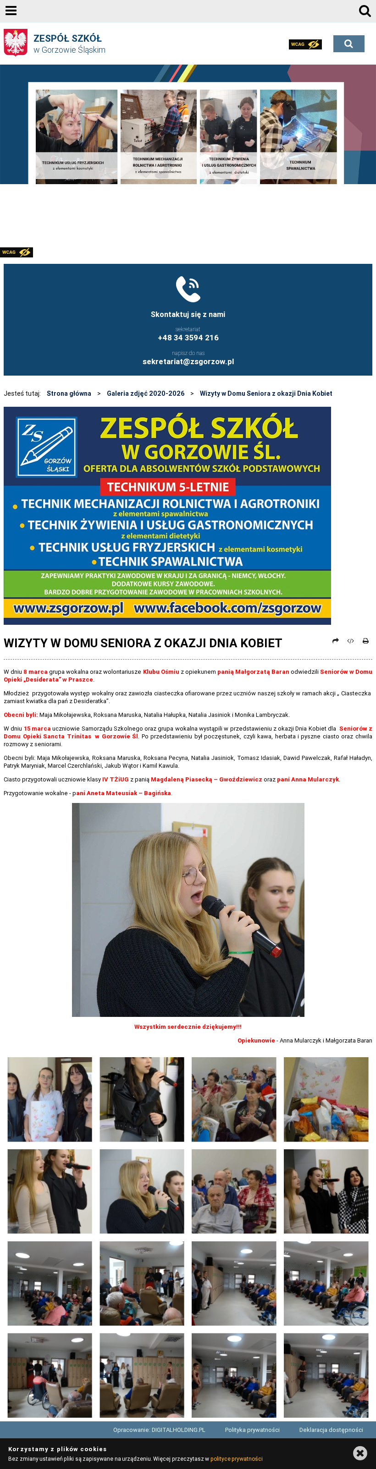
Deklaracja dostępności (331, 1430)
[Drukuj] (365, 640)
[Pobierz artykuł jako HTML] (351, 640)
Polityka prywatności (252, 1430)
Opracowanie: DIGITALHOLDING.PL (159, 1430)
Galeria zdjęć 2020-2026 (145, 393)
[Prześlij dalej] (336, 640)
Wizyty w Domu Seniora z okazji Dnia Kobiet (266, 393)
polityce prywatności (236, 1458)
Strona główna (69, 393)
